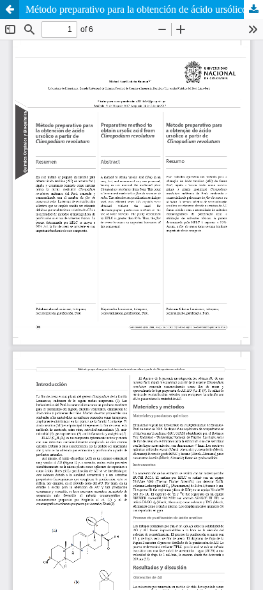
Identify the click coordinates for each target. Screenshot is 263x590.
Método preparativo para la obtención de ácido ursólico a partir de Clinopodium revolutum (144, 9)
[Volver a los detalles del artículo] (9, 9)
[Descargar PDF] (253, 9)
